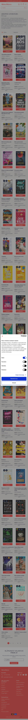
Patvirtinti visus (14, 378)
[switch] (25, 362)
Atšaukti (14, 382)
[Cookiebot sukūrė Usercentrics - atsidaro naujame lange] (21, 336)
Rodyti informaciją (20, 374)
